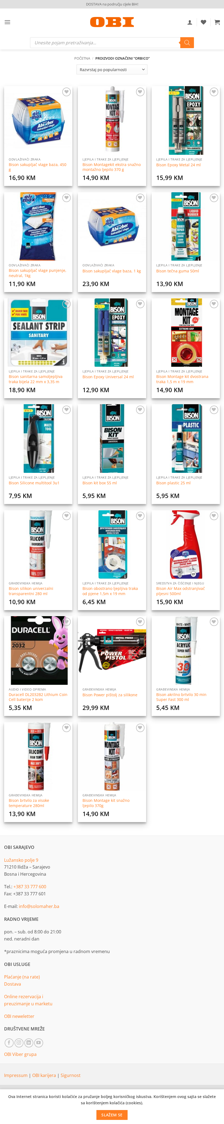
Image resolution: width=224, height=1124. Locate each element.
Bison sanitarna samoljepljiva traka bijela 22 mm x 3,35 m (36, 379)
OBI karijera (44, 1075)
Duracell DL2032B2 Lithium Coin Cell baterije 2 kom (38, 697)
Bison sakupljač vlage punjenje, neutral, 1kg (37, 273)
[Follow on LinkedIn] (28, 1042)
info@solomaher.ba (39, 906)
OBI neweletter (19, 1016)
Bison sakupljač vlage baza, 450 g (37, 167)
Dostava (12, 984)
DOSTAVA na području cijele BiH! (112, 4)
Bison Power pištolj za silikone (109, 694)
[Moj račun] (190, 22)
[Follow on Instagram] (18, 1042)
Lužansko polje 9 (21, 860)
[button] (7, 22)
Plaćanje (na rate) (22, 977)
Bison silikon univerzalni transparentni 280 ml (31, 591)
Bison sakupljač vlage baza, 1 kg (111, 271)
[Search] (187, 42)
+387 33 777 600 (29, 887)
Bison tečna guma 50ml (177, 271)
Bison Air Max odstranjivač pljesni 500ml (180, 591)
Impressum (16, 1075)
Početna (82, 58)
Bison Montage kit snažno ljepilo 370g (105, 803)
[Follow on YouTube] (38, 1042)
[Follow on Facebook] (9, 1042)
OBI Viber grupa (20, 1054)
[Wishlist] (203, 22)
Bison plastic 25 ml (173, 483)
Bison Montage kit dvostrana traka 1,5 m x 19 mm (182, 379)
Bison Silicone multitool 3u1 (34, 483)
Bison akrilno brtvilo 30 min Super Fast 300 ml (181, 697)
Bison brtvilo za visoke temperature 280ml (29, 803)
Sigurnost (71, 1075)
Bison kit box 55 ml (99, 483)
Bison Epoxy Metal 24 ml (178, 164)
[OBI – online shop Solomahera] (112, 22)
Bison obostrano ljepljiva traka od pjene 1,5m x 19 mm (110, 591)
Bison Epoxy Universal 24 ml (108, 376)
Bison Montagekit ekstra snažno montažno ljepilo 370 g (111, 167)
